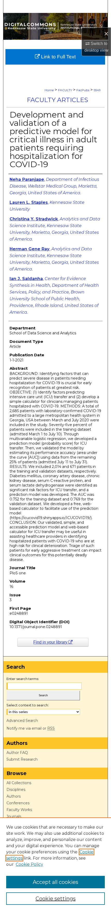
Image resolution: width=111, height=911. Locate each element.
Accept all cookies (55, 882)
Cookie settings (56, 898)
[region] (55, 864)
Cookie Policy (29, 864)
